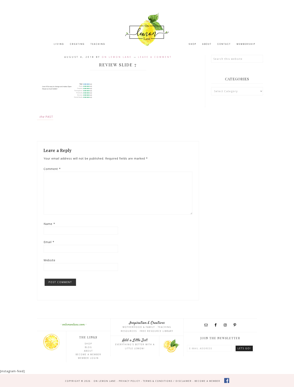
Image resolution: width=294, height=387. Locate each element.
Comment (52, 169)
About (88, 350)
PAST (46, 117)
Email (49, 242)
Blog (88, 347)
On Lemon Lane (147, 29)
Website (49, 260)
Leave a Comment (155, 57)
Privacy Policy (129, 381)
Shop (88, 343)
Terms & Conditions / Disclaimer (167, 381)
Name (49, 224)
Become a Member (88, 354)
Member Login (88, 358)
